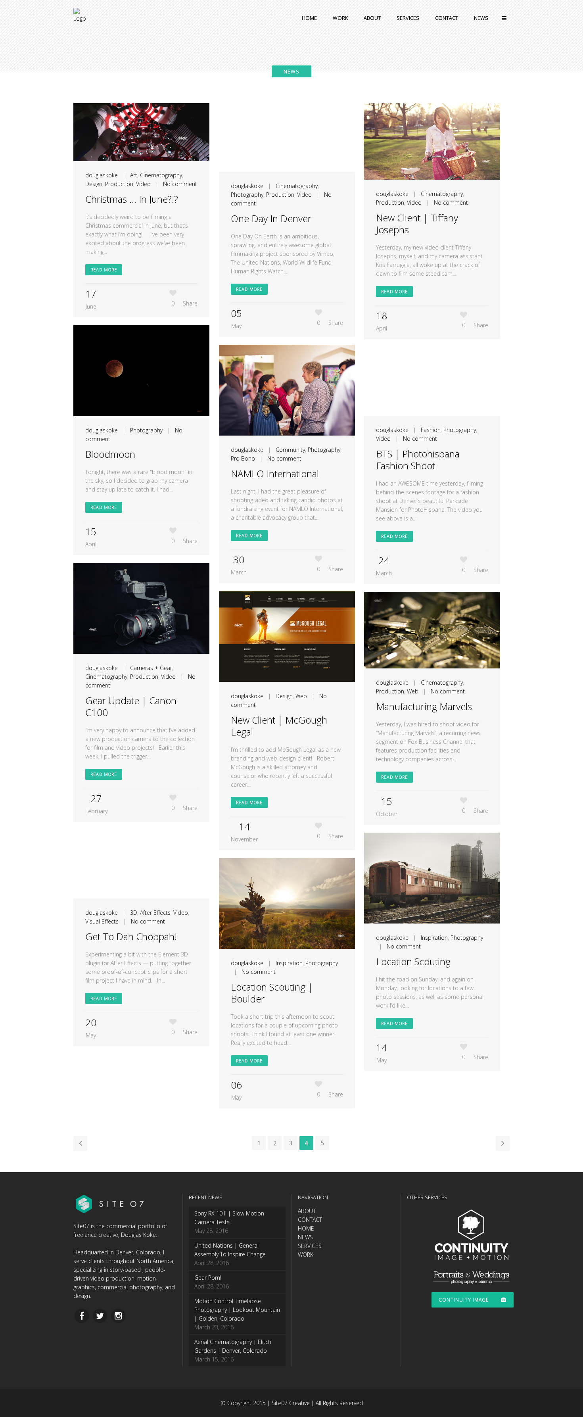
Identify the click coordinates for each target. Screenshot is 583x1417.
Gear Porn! (207, 1277)
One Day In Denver (271, 218)
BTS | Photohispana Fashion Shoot (418, 459)
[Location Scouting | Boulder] (287, 903)
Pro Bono (243, 458)
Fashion (431, 430)
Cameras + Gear (151, 668)
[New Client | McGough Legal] (287, 636)
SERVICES (310, 1246)
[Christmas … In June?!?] (141, 132)
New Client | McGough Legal (279, 725)
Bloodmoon (110, 454)
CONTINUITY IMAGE (464, 1299)
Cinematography (161, 175)
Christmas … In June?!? (131, 198)
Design (93, 184)
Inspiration (434, 937)
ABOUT (307, 1211)
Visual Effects (102, 921)
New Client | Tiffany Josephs (417, 223)
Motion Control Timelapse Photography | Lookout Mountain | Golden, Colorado (237, 1309)
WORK (305, 1254)
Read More (103, 270)
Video (143, 184)
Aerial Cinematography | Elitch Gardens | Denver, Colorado (232, 1346)
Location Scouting (413, 961)
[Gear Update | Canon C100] (141, 608)
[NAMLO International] (287, 390)
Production (119, 184)
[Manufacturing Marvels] (432, 630)
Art (133, 175)
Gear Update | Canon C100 (130, 706)
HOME (306, 1228)
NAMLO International (275, 473)
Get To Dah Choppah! (131, 936)
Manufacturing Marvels (424, 706)
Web (301, 696)
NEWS (305, 1237)
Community (290, 449)
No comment (180, 184)
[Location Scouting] (432, 878)
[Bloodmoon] (141, 370)
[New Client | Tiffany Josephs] (432, 141)
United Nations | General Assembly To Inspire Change (230, 1250)
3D (133, 912)
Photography (247, 194)
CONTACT (310, 1219)
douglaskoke (101, 175)
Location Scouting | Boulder (272, 992)
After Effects (155, 912)
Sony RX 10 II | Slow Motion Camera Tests (229, 1218)
